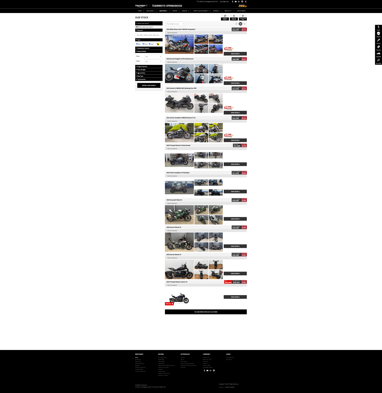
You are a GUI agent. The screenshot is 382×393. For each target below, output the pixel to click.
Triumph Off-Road (140, 371)
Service (184, 11)
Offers (174, 11)
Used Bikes (161, 363)
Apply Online (161, 371)
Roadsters (138, 359)
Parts (182, 359)
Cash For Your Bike (163, 367)
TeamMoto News (207, 367)
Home (140, 11)
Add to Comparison (172, 32)
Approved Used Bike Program (166, 365)
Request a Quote (163, 375)
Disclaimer (229, 359)
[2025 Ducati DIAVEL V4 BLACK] (194, 242)
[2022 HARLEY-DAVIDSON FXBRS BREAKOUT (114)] (194, 132)
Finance (216, 11)
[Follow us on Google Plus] (239, 1)
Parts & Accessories (200, 11)
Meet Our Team (207, 359)
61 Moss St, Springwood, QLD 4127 (208, 1)
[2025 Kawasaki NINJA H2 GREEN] (194, 214)
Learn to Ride (206, 365)
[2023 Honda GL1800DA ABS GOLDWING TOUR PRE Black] (194, 103)
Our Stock (162, 11)
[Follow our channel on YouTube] (236, 1)
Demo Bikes (161, 361)
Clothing (183, 367)
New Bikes (149, 11)
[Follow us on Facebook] (232, 1)
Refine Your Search (142, 23)
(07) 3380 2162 (224, 2)
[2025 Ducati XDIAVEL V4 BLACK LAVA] (194, 269)
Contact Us (206, 357)
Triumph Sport (139, 369)
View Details (235, 54)
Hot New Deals (162, 357)
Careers (205, 363)
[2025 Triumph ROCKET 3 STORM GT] (194, 296)
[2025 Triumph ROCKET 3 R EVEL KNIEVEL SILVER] (194, 160)
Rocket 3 (137, 365)
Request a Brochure (163, 373)
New (139, 44)
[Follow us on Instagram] (242, 1)
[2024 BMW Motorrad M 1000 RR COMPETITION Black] (194, 44)
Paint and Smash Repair (187, 363)
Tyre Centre (184, 361)
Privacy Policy (230, 357)
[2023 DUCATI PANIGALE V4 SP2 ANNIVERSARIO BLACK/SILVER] (194, 73)
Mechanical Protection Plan (188, 365)
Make (138, 56)
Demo (146, 44)
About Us (228, 11)
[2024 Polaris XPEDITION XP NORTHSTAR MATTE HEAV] (194, 187)
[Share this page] (245, 1)
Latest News (241, 11)
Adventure (138, 361)
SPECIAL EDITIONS (140, 367)
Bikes (136, 357)
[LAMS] (158, 44)
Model (138, 61)
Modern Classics (139, 363)
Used (151, 44)
